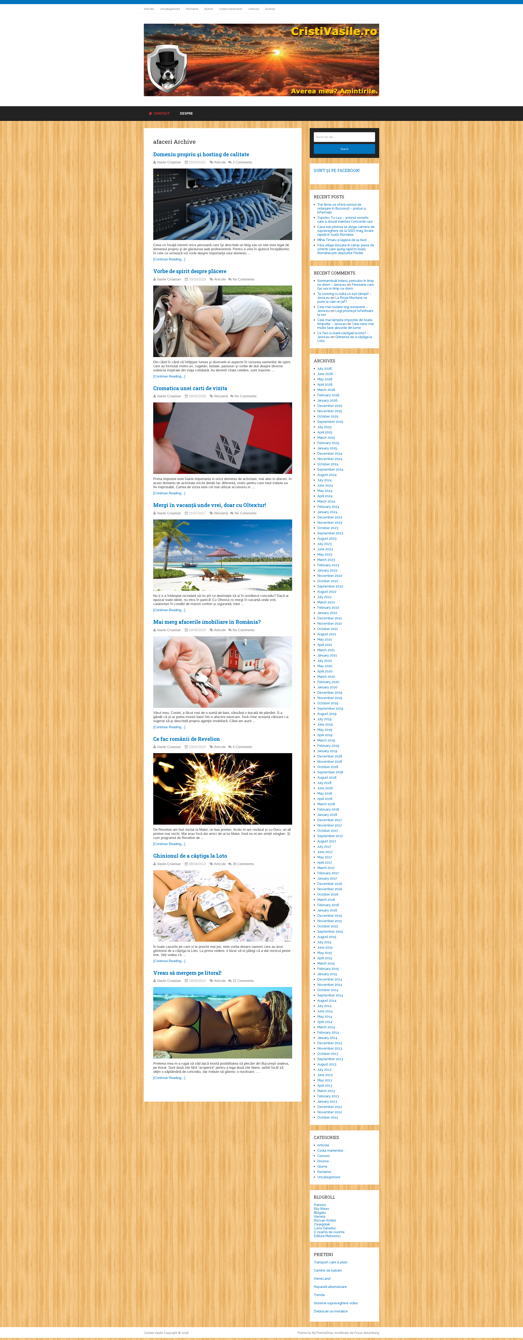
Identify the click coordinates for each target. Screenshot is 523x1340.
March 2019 (326, 740)
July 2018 (324, 783)
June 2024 (325, 485)
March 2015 (326, 963)
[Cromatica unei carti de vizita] (222, 438)
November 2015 (329, 921)
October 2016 (327, 894)
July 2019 (324, 719)
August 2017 (326, 841)
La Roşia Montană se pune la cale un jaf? (342, 300)
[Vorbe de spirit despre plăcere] (222, 321)
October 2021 (327, 629)
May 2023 (324, 554)
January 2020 (327, 687)
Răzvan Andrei (325, 1220)
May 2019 (324, 730)
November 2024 (329, 459)
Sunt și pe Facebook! (337, 170)
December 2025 (329, 406)
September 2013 (330, 1059)
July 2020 (324, 661)
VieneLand (322, 1279)
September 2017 (330, 836)
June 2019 (325, 724)
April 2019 (324, 735)
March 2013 (326, 1091)
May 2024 (324, 491)
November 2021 (329, 623)
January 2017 (327, 878)
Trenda (319, 1295)
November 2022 (329, 576)
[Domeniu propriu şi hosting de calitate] (222, 204)
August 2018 (326, 777)
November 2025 (329, 411)
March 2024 (326, 501)
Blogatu (320, 1213)
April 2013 (324, 1086)
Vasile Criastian (169, 162)
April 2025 (324, 432)
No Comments (244, 279)
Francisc (320, 1205)
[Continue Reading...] (169, 259)
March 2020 (326, 677)
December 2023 (329, 517)
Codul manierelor (230, 8)
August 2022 (326, 592)
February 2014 (328, 1032)
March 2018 (326, 804)
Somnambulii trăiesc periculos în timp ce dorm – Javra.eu (345, 283)
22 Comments (243, 981)
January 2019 (327, 751)
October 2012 (327, 1117)
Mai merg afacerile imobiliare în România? (207, 622)
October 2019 (327, 703)
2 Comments (242, 162)
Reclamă (192, 8)
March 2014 (326, 1027)
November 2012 (329, 1112)
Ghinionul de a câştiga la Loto (190, 855)
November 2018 (329, 762)
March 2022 (326, 602)
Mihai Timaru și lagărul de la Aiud (342, 240)
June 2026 (325, 374)
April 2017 (324, 862)
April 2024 (325, 496)
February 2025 (328, 443)
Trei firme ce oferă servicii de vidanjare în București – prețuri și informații (341, 208)
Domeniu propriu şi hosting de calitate (201, 154)
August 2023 (326, 538)
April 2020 (325, 671)
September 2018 (330, 772)
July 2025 (324, 427)
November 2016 (329, 889)
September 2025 (330, 422)
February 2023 (328, 565)
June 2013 (325, 1075)
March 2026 (326, 390)
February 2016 (328, 905)
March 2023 (326, 560)
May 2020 (324, 666)
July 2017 (324, 847)
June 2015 (325, 947)
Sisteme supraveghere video (336, 1303)
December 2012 (329, 1107)
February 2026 (328, 395)
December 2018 (329, 756)
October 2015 (327, 926)
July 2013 (324, 1070)
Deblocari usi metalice (331, 1311)
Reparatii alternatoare (330, 1287)
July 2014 (324, 1006)
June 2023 (325, 549)
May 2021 (324, 639)
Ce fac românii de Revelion (186, 739)
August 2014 (326, 1001)
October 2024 (328, 464)
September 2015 (330, 932)
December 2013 (329, 1043)
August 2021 (326, 634)
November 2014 (329, 985)
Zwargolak (322, 1224)
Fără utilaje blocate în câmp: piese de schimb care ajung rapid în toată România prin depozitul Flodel (345, 249)
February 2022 (328, 608)
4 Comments (242, 747)
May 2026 (324, 379)
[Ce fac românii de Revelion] (222, 789)
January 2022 (327, 613)
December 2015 (329, 916)
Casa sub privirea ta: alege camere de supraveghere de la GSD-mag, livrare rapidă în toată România (346, 231)
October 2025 (327, 416)
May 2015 (324, 953)
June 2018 (325, 788)
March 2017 (326, 868)
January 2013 (327, 1101)
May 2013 (324, 1080)
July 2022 (324, 597)
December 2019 (329, 693)
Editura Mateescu (327, 1236)
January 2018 (327, 815)
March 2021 (326, 650)
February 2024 (328, 507)
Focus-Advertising (366, 1332)
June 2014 (325, 1011)
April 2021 (324, 645)
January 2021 (327, 655)
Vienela (319, 1216)
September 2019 (330, 708)
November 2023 (329, 523)
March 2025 (326, 438)
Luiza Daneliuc (325, 1228)
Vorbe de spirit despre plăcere (189, 271)
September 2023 (330, 533)
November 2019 (329, 698)
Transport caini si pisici (330, 1262)
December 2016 (329, 884)
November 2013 (329, 1048)
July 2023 (324, 544)
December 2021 (329, 618)
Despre (186, 113)
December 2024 (329, 454)
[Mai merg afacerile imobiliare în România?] (222, 672)
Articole (149, 8)
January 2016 (327, 910)
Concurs (253, 8)
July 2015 (324, 942)
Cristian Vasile (153, 1332)
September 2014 (330, 995)
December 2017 (329, 820)
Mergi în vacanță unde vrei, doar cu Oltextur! (209, 505)
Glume (208, 8)
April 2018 (324, 799)
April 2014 (324, 1022)
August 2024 (327, 475)
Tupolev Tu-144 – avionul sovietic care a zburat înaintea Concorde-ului (344, 219)
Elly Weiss (321, 1209)
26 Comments (243, 864)
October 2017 (327, 831)
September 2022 (330, 586)
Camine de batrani (328, 1270)
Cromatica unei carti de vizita (190, 388)
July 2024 (324, 480)
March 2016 (326, 900)
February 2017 (328, 873)
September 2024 (330, 469)
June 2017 (325, 852)
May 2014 (324, 1016)
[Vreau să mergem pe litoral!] (222, 1023)
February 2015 (328, 969)
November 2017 (329, 825)
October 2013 (327, 1054)
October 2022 (327, 581)
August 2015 (326, 937)
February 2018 (328, 809)
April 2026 (325, 384)
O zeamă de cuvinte (329, 1232)
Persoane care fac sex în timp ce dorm (345, 286)
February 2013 (328, 1096)
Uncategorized (170, 8)
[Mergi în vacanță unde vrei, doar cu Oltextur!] (222, 555)
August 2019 (326, 714)
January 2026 (327, 400)
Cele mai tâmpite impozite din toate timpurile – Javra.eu (344, 322)
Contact (161, 113)
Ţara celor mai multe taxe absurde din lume (345, 326)
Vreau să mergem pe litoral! (187, 972)
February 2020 (328, 682)
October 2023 (327, 528)
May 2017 (324, 857)
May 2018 (324, 793)
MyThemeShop (322, 1332)
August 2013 (326, 1064)
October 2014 (327, 990)
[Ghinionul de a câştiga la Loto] (222, 906)
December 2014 (329, 979)
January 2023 (327, 570)
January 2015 (327, 974)
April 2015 (324, 958)
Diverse (270, 8)
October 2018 (327, 767)
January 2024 (327, 512)
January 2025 (327, 448)
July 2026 (324, 369)
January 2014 (327, 1038)
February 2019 (328, 746)
